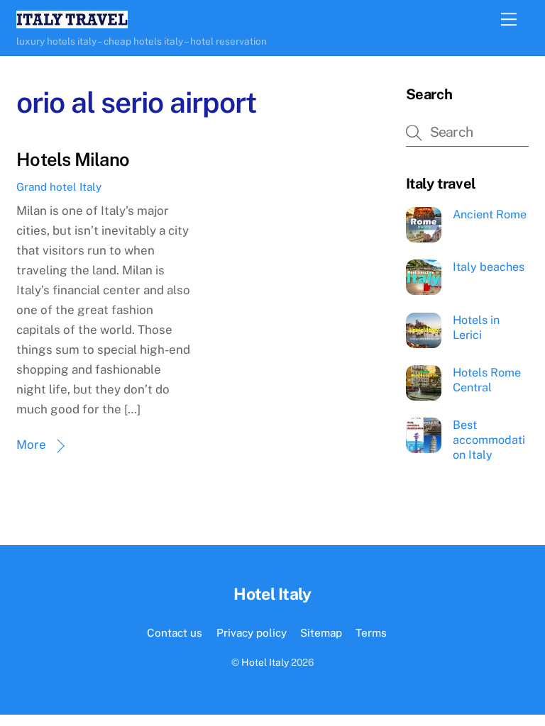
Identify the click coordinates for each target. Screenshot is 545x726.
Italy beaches (488, 267)
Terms (371, 632)
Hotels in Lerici (476, 327)
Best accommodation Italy (489, 440)
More (31, 444)
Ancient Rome (490, 214)
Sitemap (321, 632)
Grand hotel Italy (58, 186)
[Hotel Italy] (72, 22)
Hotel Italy (265, 662)
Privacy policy (251, 632)
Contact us (174, 632)
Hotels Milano (72, 159)
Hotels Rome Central (487, 380)
